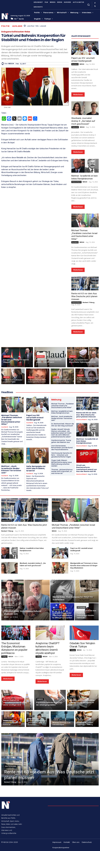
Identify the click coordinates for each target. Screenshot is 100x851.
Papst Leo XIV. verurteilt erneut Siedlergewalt (83, 59)
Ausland (17, 26)
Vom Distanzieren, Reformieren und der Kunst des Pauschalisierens (62, 448)
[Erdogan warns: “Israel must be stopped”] (17, 357)
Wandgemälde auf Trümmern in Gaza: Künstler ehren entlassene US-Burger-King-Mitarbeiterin (84, 565)
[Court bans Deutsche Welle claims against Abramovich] (37, 376)
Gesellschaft (8, 718)
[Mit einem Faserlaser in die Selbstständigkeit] (62, 719)
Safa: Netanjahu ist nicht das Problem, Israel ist (35, 468)
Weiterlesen (78, 94)
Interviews (81, 607)
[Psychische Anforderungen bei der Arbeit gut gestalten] (50, 700)
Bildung (7, 694)
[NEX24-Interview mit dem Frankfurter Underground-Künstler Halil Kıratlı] (87, 611)
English (7, 356)
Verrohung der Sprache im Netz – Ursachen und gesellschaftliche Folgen (61, 455)
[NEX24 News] (5, 16)
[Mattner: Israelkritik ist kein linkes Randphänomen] (85, 165)
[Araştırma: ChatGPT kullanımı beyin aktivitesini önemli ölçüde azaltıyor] (50, 633)
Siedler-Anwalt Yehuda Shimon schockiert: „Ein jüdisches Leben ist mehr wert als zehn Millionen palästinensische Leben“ (61, 433)
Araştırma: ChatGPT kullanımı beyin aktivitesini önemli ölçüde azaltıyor (48, 648)
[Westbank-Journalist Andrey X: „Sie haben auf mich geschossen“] (85, 108)
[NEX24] (3, 63)
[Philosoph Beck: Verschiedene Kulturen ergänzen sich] (25, 600)
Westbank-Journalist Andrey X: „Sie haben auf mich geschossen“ (83, 121)
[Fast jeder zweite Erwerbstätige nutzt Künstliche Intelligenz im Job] (83, 700)
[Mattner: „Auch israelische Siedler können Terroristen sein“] (12, 455)
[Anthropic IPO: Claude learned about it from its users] (50, 357)
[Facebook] (94, 3)
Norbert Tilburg (88, 302)
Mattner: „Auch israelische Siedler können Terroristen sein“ (11, 469)
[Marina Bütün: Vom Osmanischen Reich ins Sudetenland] (74, 591)
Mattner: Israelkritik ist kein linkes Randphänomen (62, 412)
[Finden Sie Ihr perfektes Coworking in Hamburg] (87, 719)
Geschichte (9, 607)
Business (40, 356)
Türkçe (4, 656)
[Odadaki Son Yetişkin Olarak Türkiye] (84, 633)
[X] (94, 6)
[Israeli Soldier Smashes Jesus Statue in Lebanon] (62, 376)
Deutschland (76, 182)
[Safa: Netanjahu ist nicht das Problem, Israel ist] (37, 455)
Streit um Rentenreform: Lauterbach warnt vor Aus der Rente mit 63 (86, 468)
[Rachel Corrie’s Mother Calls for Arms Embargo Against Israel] (87, 376)
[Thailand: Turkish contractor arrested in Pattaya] (13, 376)
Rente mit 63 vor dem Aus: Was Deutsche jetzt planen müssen (84, 296)
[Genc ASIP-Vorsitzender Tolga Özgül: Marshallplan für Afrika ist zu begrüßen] (62, 611)
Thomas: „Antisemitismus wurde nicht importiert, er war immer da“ (62, 471)
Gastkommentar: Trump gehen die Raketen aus (61, 441)
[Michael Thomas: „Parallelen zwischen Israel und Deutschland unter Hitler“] (85, 220)
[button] (88, 4)
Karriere (40, 699)
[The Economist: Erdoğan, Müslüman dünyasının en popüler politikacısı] (15, 633)
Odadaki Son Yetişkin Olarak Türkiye (82, 645)
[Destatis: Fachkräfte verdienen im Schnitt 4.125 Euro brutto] (13, 719)
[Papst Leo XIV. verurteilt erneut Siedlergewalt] (85, 48)
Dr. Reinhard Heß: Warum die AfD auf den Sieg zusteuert (62, 425)
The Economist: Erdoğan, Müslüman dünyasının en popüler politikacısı (14, 648)
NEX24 (11, 64)
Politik (5, 26)
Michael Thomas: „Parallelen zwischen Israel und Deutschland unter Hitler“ (62, 406)
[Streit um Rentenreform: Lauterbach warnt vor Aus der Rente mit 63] (87, 456)
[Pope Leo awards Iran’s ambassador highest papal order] (83, 357)
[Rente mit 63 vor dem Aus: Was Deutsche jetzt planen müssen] (85, 283)
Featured (75, 127)
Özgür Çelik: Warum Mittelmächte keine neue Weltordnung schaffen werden (61, 463)
